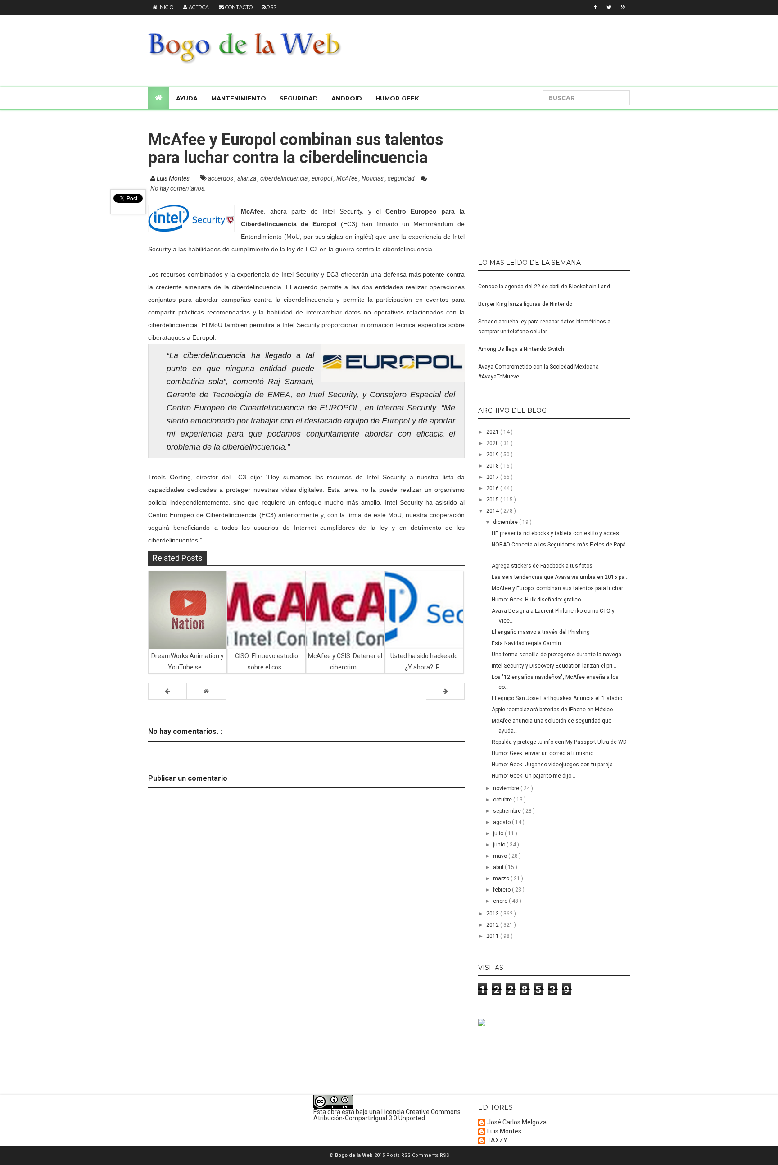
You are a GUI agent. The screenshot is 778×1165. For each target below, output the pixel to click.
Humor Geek (397, 98)
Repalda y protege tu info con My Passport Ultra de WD (559, 742)
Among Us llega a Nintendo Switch (521, 349)
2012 (493, 925)
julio (499, 833)
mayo (500, 856)
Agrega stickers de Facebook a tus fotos (542, 566)
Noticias (373, 178)
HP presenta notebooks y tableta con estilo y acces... (557, 533)
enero (501, 901)
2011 (493, 936)
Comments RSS (430, 1155)
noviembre (506, 788)
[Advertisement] (534, 180)
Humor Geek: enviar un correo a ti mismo (542, 753)
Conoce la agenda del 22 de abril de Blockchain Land (544, 286)
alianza (247, 178)
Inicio (165, 7)
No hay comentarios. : (179, 188)
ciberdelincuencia (284, 178)
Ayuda (187, 98)
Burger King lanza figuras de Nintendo (525, 304)
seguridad (402, 178)
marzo (502, 878)
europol (323, 178)
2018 (493, 466)
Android (346, 98)
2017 (493, 477)
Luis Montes (504, 1131)
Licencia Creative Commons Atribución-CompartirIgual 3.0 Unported (387, 1115)
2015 (493, 499)
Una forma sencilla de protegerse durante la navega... (558, 654)
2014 (493, 511)
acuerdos (221, 178)
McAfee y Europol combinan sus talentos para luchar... (559, 588)
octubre (503, 799)
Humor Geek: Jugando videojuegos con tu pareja (552, 764)
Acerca (198, 7)
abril (499, 867)
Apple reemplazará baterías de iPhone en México (552, 709)
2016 (493, 488)
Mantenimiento (238, 98)
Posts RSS (399, 1155)
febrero (502, 890)
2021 (493, 432)
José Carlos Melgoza (517, 1122)
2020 (493, 443)
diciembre (506, 522)
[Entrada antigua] (445, 691)
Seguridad (299, 98)
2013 (493, 913)
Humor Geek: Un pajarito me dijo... (533, 776)
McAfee (347, 178)
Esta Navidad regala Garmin (526, 643)
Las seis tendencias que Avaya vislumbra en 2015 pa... (560, 577)
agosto (502, 822)
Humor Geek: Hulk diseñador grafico (536, 599)
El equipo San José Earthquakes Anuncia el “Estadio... (559, 698)
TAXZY (497, 1140)
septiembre (507, 811)
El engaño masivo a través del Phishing (541, 632)
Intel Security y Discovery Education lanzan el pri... (554, 666)
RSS (271, 7)
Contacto (238, 7)
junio (500, 845)
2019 (493, 454)
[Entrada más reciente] (167, 691)
